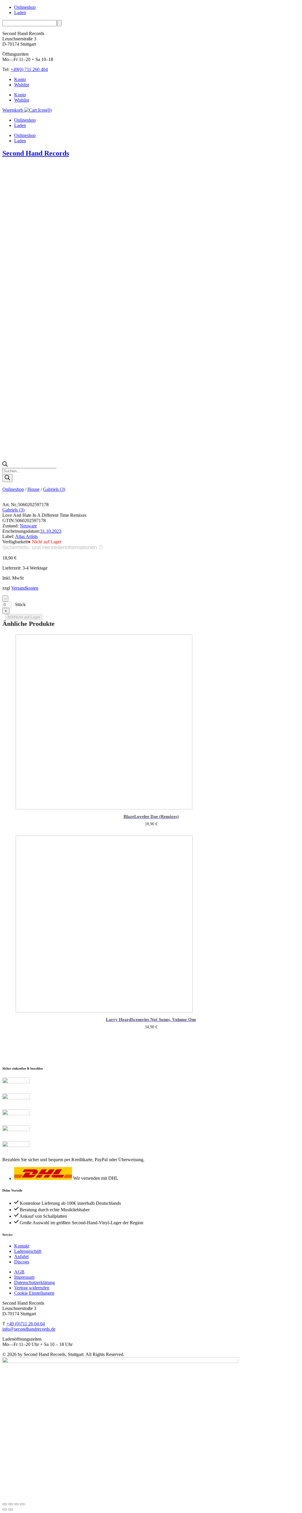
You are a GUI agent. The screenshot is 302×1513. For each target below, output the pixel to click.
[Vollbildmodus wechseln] (10, 1504)
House (33, 489)
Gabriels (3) (54, 489)
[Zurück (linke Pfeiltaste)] (4, 1509)
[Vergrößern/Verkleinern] (4, 1504)
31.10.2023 (50, 531)
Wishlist (21, 84)
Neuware (28, 525)
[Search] (7, 478)
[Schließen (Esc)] (22, 1504)
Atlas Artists (26, 536)
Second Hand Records (35, 153)
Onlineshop (25, 7)
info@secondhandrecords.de (28, 1328)
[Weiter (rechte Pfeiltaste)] (10, 1509)
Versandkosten (24, 587)
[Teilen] (16, 1504)
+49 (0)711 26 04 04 (25, 1323)
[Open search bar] (5, 465)
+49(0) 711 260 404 (29, 69)
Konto (20, 79)
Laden (20, 12)
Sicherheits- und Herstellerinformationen (49, 547)
